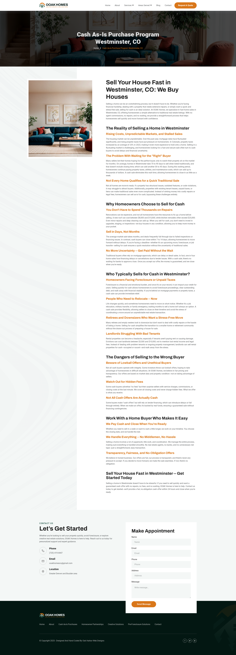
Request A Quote (185, 5)
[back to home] (53, 5)
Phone (134, 559)
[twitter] (190, 641)
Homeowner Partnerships (92, 624)
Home (107, 5)
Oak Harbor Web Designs (93, 641)
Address (135, 570)
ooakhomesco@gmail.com (60, 563)
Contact (168, 5)
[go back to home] (52, 615)
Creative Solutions (116, 624)
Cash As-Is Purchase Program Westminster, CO (122, 48)
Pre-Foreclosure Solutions (139, 624)
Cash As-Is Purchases (68, 624)
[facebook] (185, 641)
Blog (158, 5)
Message (135, 582)
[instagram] (195, 641)
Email (134, 548)
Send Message (144, 604)
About (117, 5)
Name (134, 537)
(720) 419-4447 (56, 553)
